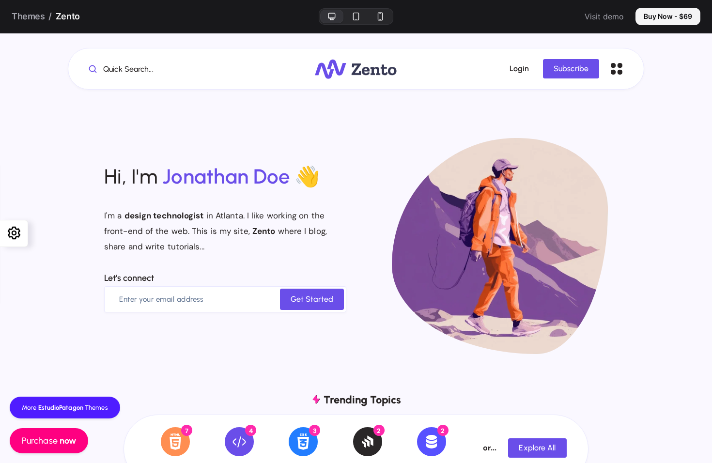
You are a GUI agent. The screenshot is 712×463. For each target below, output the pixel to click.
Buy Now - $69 (668, 16)
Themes (28, 16)
